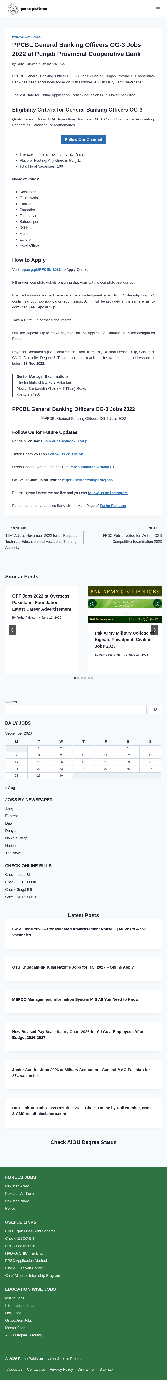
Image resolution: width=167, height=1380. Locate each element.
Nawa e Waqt (16, 838)
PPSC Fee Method (20, 1246)
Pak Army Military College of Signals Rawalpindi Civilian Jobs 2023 (124, 640)
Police (10, 1208)
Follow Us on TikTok (65, 454)
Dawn (9, 823)
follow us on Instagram (108, 493)
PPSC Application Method (26, 1261)
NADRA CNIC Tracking (24, 1253)
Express (12, 816)
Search (11, 702)
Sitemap (106, 1369)
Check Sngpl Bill (18, 889)
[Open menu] (158, 8)
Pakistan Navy (17, 1201)
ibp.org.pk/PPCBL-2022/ (41, 270)
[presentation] (125, 604)
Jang (9, 808)
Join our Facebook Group (65, 441)
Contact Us (36, 1369)
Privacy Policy (61, 1369)
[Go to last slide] (12, 630)
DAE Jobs (13, 1313)
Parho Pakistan (26, 64)
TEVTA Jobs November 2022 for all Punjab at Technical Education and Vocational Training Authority (41, 538)
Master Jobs (15, 1328)
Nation (10, 845)
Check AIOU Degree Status (83, 1142)
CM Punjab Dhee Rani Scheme (30, 1231)
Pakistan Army (17, 1186)
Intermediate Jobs (19, 1306)
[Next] (154, 630)
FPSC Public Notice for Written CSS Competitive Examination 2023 (132, 535)
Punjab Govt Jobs (26, 36)
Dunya (10, 831)
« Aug (10, 788)
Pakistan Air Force (20, 1194)
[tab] (75, 678)
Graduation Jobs (18, 1320)
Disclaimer (86, 1369)
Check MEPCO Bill (20, 897)
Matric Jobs (14, 1298)
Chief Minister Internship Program (32, 1275)
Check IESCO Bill (19, 1238)
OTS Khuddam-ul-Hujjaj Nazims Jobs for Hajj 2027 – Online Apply (73, 967)
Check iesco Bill (18, 875)
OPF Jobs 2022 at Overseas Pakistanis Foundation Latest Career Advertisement (41, 602)
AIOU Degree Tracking (23, 1335)
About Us (14, 1369)
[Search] (155, 709)
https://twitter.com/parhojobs (87, 480)
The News (13, 853)
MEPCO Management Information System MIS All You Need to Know (75, 999)
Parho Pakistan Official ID (91, 467)
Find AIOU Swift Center (24, 1268)
